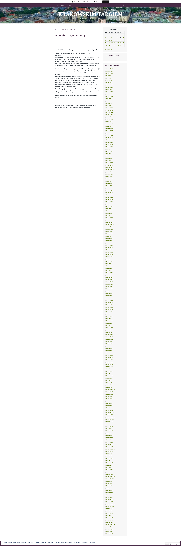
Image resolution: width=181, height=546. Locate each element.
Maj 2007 (108, 460)
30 (120, 45)
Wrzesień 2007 (110, 451)
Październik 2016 (110, 224)
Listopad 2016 (109, 222)
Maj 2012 (108, 346)
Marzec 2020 (109, 130)
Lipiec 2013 (109, 314)
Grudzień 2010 (109, 385)
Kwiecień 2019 (109, 156)
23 (120, 42)
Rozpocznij (106, 1)
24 (123, 42)
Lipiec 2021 (109, 94)
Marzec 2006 (109, 492)
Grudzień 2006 (110, 472)
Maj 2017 (108, 208)
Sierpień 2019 (109, 146)
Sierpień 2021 (109, 91)
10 (123, 37)
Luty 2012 (108, 353)
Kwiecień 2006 (109, 490)
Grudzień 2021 (109, 82)
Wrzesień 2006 (110, 479)
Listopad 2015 (109, 250)
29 (118, 45)
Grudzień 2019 (109, 137)
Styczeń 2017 (109, 217)
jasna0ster (68, 39)
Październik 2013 (110, 307)
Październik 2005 (110, 504)
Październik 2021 (110, 87)
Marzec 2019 (109, 158)
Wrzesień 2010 (109, 391)
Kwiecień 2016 (109, 238)
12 (109, 40)
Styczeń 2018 (109, 190)
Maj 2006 (108, 488)
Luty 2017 (108, 215)
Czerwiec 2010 (109, 398)
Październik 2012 (110, 334)
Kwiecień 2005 (109, 517)
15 (117, 40)
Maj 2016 (108, 236)
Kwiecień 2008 (109, 435)
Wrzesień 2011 (109, 364)
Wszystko (59, 111)
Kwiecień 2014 (109, 293)
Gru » (110, 49)
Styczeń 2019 (109, 162)
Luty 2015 (108, 270)
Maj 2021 (108, 98)
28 (114, 45)
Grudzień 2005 (110, 499)
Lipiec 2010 (109, 396)
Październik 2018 (110, 169)
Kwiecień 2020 (109, 128)
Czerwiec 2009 (109, 426)
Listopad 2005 (109, 501)
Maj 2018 (108, 181)
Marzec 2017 (109, 213)
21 (114, 42)
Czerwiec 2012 (109, 343)
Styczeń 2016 (109, 245)
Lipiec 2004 (109, 531)
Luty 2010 (108, 408)
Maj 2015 (108, 263)
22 (118, 42)
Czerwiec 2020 (109, 124)
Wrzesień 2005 (110, 506)
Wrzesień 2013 (109, 309)
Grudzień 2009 (110, 412)
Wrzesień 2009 (110, 419)
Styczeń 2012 (109, 355)
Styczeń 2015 (109, 272)
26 (109, 45)
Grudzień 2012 (109, 330)
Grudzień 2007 (110, 444)
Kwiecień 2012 (109, 348)
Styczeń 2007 (109, 469)
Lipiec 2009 (109, 424)
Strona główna (60, 5)
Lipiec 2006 (109, 483)
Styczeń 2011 (109, 382)
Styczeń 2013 (109, 327)
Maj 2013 (108, 318)
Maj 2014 (108, 291)
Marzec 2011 (109, 378)
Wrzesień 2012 (109, 337)
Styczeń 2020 (109, 135)
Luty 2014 (108, 298)
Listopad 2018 (109, 167)
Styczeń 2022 (109, 80)
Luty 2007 (108, 467)
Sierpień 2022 (109, 71)
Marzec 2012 (109, 350)
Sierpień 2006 (109, 481)
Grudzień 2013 (109, 302)
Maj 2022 (108, 75)
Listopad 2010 (109, 387)
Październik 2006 (110, 476)
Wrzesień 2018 (109, 172)
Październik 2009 (110, 417)
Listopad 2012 (109, 332)
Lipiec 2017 (109, 204)
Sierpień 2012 (109, 339)
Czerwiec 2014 (109, 288)
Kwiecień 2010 (109, 403)
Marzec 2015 (109, 268)
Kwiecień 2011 (109, 375)
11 (105, 40)
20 (112, 42)
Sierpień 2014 (109, 284)
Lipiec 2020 (109, 121)
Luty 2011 (108, 380)
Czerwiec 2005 (109, 513)
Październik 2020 (110, 114)
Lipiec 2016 (109, 231)
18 (105, 42)
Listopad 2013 (109, 304)
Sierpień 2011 (109, 366)
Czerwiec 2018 (109, 179)
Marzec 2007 (109, 465)
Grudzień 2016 (109, 220)
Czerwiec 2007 (109, 458)
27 (112, 45)
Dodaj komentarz (77, 39)
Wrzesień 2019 (109, 144)
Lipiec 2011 (108, 369)
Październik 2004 (110, 524)
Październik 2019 (110, 142)
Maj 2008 (108, 433)
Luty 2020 (108, 133)
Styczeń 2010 (109, 410)
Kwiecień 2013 (109, 321)
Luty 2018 (108, 188)
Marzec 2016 (109, 240)
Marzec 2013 (109, 323)
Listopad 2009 (109, 414)
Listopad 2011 (109, 359)
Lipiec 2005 (109, 511)
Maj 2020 (108, 126)
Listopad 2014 (109, 277)
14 (114, 40)
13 (111, 40)
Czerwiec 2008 (109, 430)
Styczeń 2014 (109, 300)
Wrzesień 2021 (109, 89)
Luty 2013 (108, 325)
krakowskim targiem (90, 14)
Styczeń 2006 (109, 497)
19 (109, 42)
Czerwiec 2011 (109, 371)
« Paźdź (107, 49)
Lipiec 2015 (109, 259)
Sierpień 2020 (109, 119)
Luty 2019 (108, 160)
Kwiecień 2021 (109, 101)
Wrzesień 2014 (109, 282)
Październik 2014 (110, 279)
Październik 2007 (110, 449)
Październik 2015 (110, 252)
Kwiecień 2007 (109, 462)
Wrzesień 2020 (110, 117)
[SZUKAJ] (124, 5)
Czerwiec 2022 (109, 73)
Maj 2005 (108, 515)
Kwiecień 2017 (109, 211)
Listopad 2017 (109, 195)
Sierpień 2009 (109, 421)
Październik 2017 (110, 197)
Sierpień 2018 (109, 174)
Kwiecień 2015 (109, 266)
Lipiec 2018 (109, 176)
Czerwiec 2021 (109, 96)
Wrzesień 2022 (110, 69)
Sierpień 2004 (109, 529)
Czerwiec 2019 (109, 151)
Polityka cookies (92, 542)
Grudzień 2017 (109, 192)
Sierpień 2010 (109, 394)
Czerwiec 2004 (110, 533)
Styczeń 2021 (109, 108)
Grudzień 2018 (109, 165)
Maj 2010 (108, 401)
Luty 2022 (108, 78)
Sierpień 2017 (109, 201)
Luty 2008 (108, 440)
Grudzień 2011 (109, 357)
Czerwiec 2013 (109, 316)
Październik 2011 (110, 362)
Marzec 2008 (109, 437)
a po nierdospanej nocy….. (72, 35)
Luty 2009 (108, 428)
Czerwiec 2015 (109, 261)
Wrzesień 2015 (109, 254)
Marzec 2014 (109, 295)
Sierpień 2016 (109, 229)
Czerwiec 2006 (109, 485)
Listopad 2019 (109, 140)
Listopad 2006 (109, 474)
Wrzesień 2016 (109, 227)
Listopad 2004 (109, 522)
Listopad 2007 (109, 447)
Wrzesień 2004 (110, 527)
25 (106, 45)
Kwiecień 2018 (109, 183)
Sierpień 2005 (109, 508)
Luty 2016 (108, 243)
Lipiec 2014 (109, 286)
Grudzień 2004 (110, 520)
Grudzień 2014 (109, 275)
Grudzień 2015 (109, 247)
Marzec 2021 (109, 103)
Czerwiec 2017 (109, 206)
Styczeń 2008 (109, 442)
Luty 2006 (108, 495)
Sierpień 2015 (109, 256)
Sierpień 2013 (109, 311)
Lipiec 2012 (109, 341)
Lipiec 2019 (109, 149)
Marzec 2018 (109, 185)
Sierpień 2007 (109, 453)
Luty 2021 (108, 105)
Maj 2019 (108, 153)
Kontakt (69, 5)
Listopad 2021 (109, 85)
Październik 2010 (110, 389)
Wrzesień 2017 (109, 199)
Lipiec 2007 (109, 456)
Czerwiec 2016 (109, 233)
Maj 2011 (108, 373)
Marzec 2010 (109, 405)
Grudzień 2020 (110, 110)
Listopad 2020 (109, 112)
